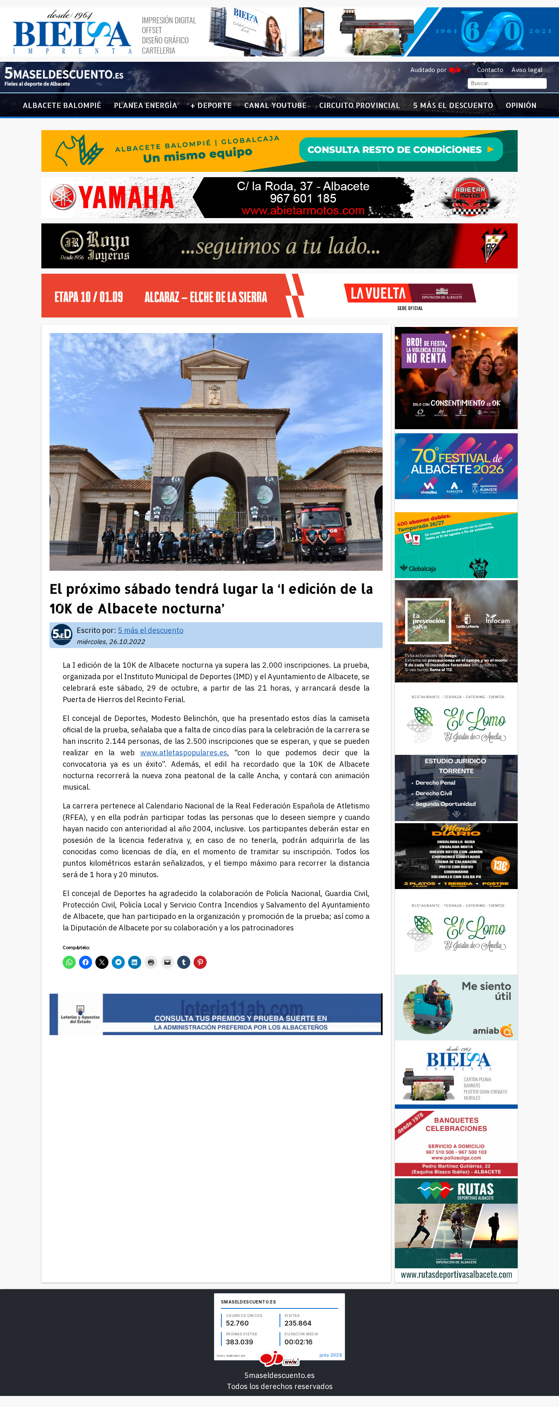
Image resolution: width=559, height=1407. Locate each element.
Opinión (521, 105)
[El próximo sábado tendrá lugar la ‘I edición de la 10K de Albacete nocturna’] (64, 85)
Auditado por (428, 70)
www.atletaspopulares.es (183, 752)
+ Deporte (211, 105)
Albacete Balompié (62, 105)
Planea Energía (145, 105)
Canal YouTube (275, 105)
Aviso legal (527, 70)
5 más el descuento (453, 105)
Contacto (490, 70)
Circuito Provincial (359, 105)
